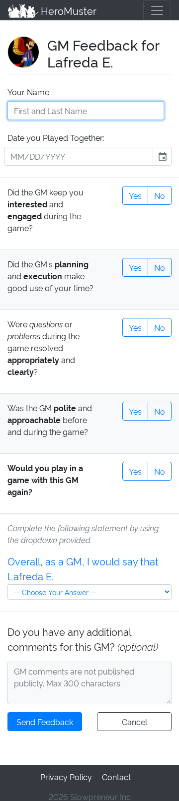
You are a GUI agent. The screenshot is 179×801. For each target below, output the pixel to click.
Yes (135, 195)
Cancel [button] (134, 721)
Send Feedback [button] (44, 721)
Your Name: (29, 91)
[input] (78, 156)
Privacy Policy (66, 776)
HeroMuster (67, 10)
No (159, 195)
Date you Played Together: (55, 137)
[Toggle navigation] (157, 10)
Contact (116, 776)
